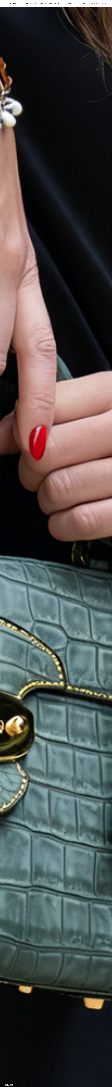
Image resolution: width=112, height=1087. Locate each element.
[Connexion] (102, 3)
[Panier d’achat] (105, 3)
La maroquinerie (53, 3)
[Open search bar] (99, 3)
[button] (94, 3)
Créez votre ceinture (71, 3)
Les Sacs (28, 3)
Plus (83, 3)
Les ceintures (39, 3)
